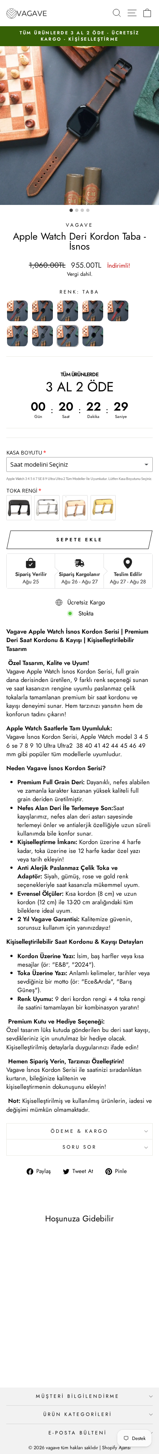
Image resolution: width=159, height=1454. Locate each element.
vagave (80, 225)
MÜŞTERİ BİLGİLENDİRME (77, 1396)
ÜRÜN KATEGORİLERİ (77, 1414)
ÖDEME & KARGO (79, 1131)
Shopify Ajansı (116, 1447)
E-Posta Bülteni (77, 1432)
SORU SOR (79, 1146)
